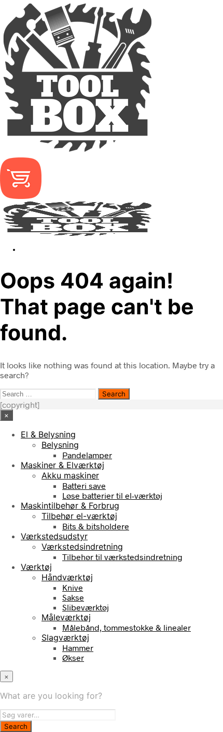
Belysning (60, 445)
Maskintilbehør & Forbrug (70, 505)
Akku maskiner (70, 475)
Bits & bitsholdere (95, 526)
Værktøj (36, 567)
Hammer (77, 648)
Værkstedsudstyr (54, 536)
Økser (73, 657)
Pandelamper (87, 455)
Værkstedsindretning (82, 546)
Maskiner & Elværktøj (62, 465)
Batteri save (84, 485)
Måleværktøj (66, 617)
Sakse (73, 597)
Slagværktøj (65, 637)
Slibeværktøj (85, 607)
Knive (72, 587)
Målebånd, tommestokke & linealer (126, 627)
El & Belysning (48, 434)
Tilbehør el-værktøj (79, 516)
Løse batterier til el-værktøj (112, 495)
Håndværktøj (67, 577)
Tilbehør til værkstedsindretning (122, 557)
